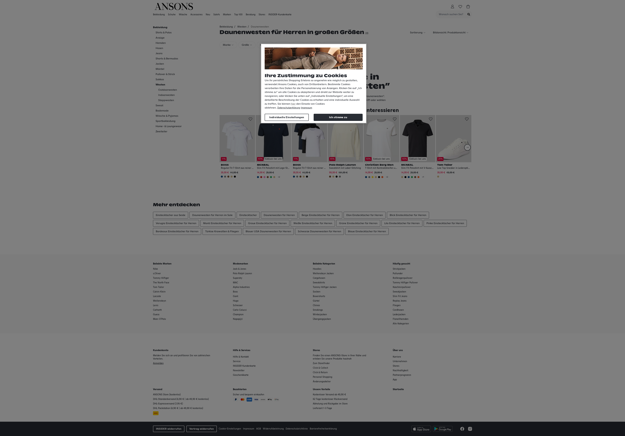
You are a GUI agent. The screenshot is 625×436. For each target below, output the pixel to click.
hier (293, 104)
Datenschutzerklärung (288, 108)
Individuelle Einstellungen (286, 117)
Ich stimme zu (338, 117)
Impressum (306, 108)
